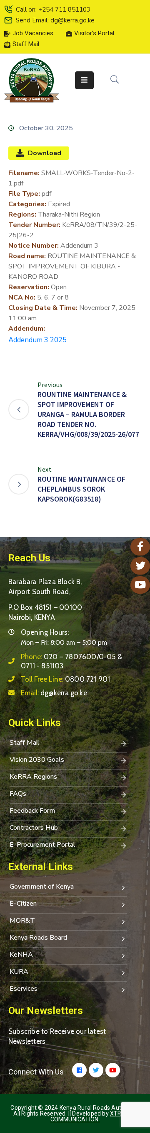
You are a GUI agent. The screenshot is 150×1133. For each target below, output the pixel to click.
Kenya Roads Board (38, 937)
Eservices (24, 988)
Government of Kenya (42, 886)
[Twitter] (96, 1070)
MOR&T (22, 920)
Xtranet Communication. (93, 1116)
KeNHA (21, 954)
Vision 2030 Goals (37, 759)
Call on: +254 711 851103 (53, 9)
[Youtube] (112, 1070)
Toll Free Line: (65, 679)
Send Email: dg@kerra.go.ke (55, 20)
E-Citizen (23, 903)
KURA (19, 971)
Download (44, 153)
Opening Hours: (45, 632)
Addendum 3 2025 (37, 340)
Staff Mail (25, 742)
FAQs (18, 793)
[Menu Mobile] (84, 80)
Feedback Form (32, 810)
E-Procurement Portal (42, 844)
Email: (54, 693)
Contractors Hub (34, 827)
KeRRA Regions (33, 776)
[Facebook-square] (79, 1070)
